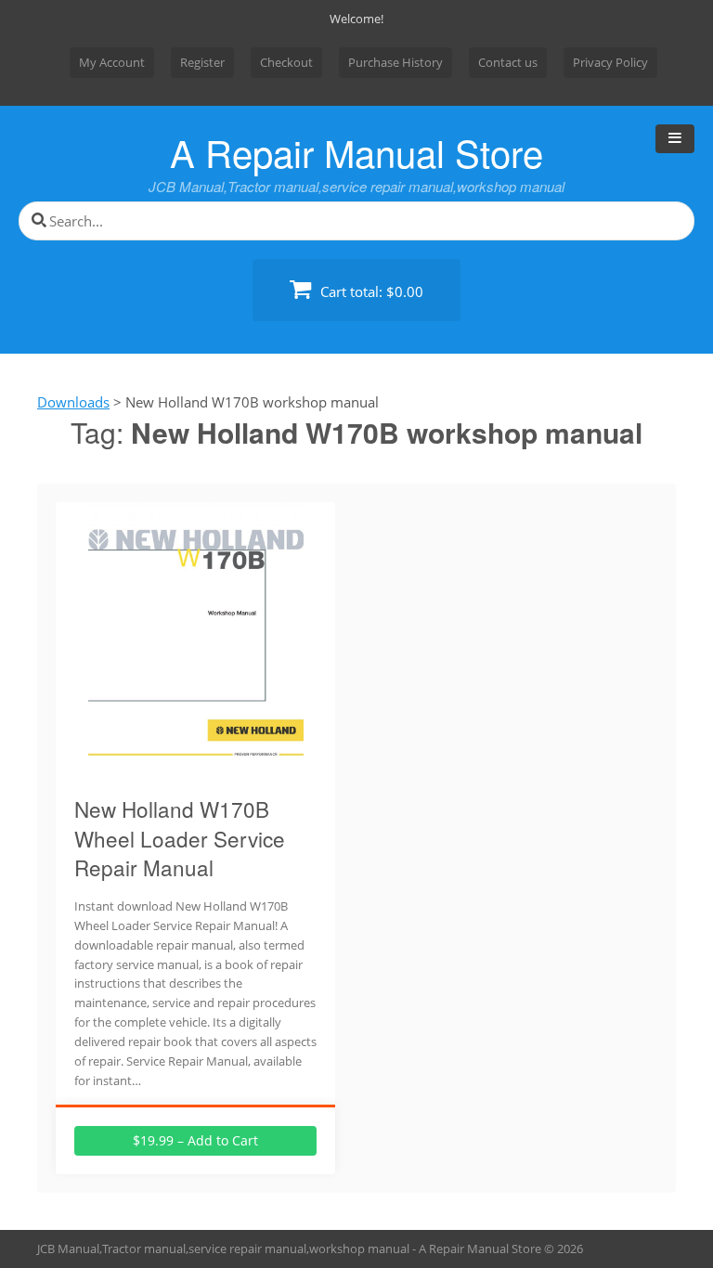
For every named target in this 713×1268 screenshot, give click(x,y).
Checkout (286, 62)
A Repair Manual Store (356, 151)
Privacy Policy (610, 62)
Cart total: (370, 291)
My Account (112, 62)
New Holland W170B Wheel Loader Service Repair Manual (179, 838)
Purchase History (395, 62)
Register (202, 62)
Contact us (508, 62)
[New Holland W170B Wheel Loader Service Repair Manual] (196, 769)
